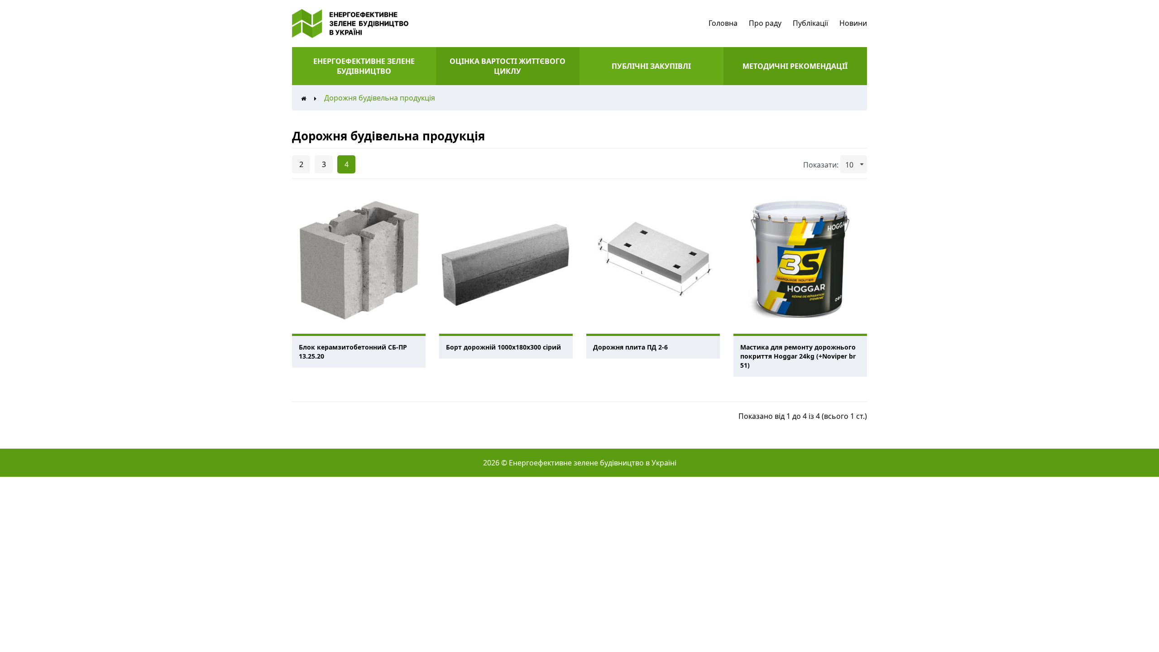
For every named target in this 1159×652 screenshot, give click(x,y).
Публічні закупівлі (651, 66)
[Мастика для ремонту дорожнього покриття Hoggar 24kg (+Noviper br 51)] (800, 259)
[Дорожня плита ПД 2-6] (653, 259)
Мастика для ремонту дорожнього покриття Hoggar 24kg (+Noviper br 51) (798, 356)
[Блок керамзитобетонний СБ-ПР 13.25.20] (359, 259)
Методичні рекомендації (795, 66)
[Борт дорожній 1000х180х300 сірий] (506, 259)
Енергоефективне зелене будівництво (364, 66)
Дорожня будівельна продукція (379, 97)
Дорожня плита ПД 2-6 (630, 347)
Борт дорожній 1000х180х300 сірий (503, 347)
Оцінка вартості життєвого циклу (507, 66)
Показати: (820, 165)
